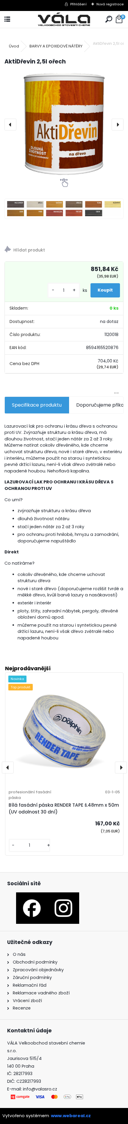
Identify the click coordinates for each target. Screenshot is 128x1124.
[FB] (32, 896)
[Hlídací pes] (64, 250)
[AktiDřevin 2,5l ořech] (64, 124)
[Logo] (64, 19)
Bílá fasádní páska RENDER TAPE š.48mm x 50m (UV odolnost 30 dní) (64, 808)
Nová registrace (110, 4)
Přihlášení (78, 4)
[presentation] (10, 124)
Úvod (14, 46)
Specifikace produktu (37, 405)
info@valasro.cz (40, 1089)
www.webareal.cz (71, 1116)
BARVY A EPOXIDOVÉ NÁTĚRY (55, 46)
